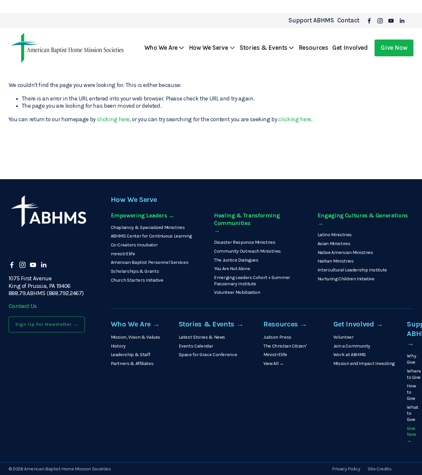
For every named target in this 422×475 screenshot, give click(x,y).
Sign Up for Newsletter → (46, 324)
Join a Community (351, 346)
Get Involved (350, 47)
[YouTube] (391, 20)
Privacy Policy (346, 469)
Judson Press (277, 337)
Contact (348, 20)
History (118, 346)
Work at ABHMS (349, 354)
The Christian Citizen (284, 346)
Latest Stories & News (202, 337)
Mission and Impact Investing (364, 363)
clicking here (113, 119)
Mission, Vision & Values (136, 337)
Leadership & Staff (130, 354)
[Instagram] (380, 20)
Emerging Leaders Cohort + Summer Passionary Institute (252, 281)
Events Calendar (196, 346)
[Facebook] (369, 20)
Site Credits (380, 469)
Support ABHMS (311, 20)
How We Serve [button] (208, 47)
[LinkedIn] (402, 20)
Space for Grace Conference (208, 354)
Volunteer (343, 337)
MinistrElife (275, 354)
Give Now (394, 47)
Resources (313, 47)
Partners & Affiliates (132, 363)
